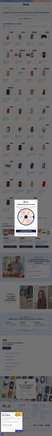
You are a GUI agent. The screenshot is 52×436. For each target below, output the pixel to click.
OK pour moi (19, 430)
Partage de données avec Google (7, 425)
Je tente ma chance (26, 231)
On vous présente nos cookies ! (7, 426)
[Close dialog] (36, 201)
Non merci (4, 430)
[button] (2, 434)
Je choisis (11, 430)
